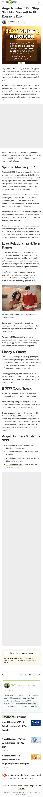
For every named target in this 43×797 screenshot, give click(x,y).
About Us (5, 786)
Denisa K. (12, 21)
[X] (5, 690)
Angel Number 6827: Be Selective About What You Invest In (14, 726)
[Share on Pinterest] (30, 674)
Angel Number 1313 (14, 445)
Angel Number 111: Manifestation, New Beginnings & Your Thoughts (15, 759)
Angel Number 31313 (14, 465)
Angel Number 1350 (14, 458)
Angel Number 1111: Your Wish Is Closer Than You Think (14, 743)
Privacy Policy (16, 786)
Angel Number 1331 (14, 452)
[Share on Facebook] (21, 674)
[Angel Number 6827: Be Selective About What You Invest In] (36, 723)
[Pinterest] (10, 690)
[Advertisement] (21, 126)
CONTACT (21, 789)
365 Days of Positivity (15, 775)
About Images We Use (32, 786)
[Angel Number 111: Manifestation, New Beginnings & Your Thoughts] (36, 757)
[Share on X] (26, 674)
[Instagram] (7, 690)
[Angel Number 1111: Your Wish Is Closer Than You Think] (36, 740)
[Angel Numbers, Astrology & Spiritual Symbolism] (11, 2)
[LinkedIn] (12, 690)
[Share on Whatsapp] (34, 674)
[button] (3, 2)
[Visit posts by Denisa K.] (4, 22)
